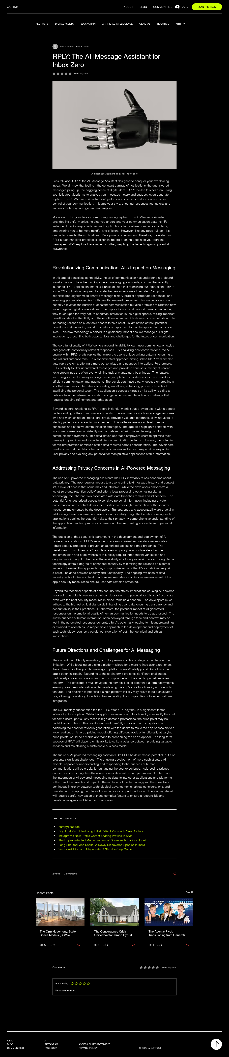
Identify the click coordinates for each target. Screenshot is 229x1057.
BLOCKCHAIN (88, 23)
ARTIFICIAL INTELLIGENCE (117, 23)
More (178, 23)
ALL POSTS (42, 23)
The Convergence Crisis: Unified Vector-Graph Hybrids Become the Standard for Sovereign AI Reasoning (113, 933)
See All (189, 892)
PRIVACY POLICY (88, 1048)
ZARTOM (12, 6)
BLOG (10, 1044)
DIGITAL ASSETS (64, 23)
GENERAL (144, 23)
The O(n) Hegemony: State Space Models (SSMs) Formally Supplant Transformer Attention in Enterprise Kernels (58, 933)
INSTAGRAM (51, 1044)
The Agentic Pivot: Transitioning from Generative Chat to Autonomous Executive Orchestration (168, 933)
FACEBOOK (50, 1048)
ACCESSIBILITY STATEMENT (94, 1044)
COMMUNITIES (15, 1048)
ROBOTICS (163, 23)
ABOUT (11, 1040)
